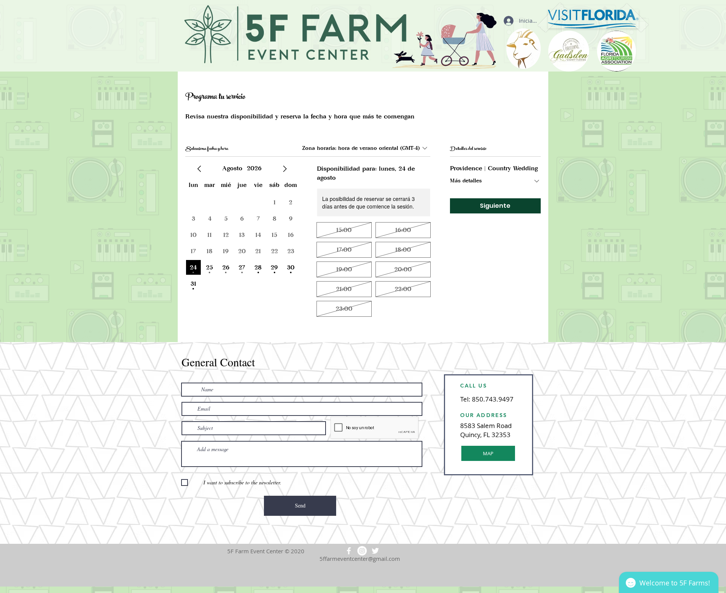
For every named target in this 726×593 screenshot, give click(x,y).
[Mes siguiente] (284, 168)
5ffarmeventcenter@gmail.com (360, 558)
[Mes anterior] (199, 168)
